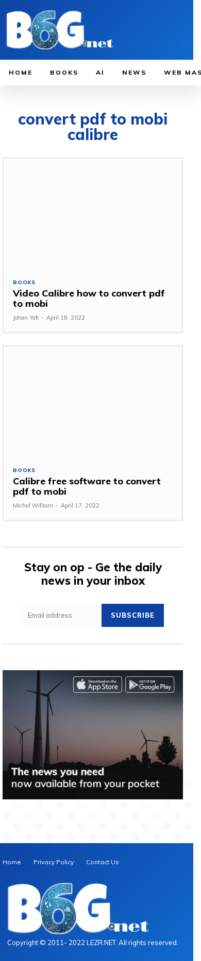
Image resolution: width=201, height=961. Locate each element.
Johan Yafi (26, 317)
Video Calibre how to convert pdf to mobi (89, 298)
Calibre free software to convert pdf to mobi (87, 486)
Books (24, 282)
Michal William (33, 505)
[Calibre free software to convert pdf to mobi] (93, 401)
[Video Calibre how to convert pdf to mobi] (93, 214)
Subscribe (133, 615)
